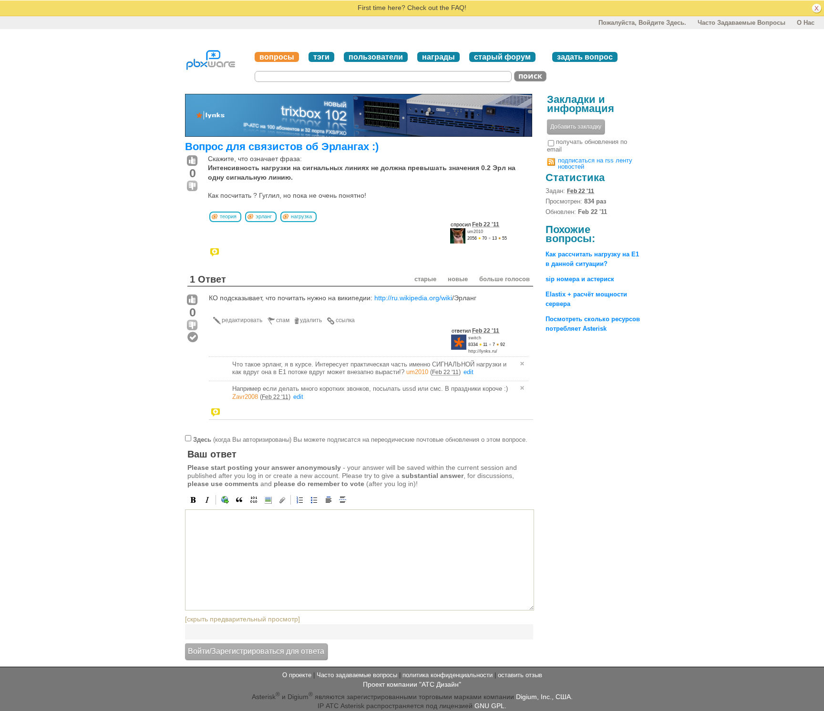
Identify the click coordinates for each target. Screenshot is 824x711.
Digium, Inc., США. (544, 697)
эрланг (264, 216)
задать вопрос (585, 57)
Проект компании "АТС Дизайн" (412, 684)
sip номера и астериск (580, 279)
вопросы (276, 57)
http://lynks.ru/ (482, 351)
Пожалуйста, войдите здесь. (642, 22)
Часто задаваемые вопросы (741, 22)
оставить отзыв (520, 675)
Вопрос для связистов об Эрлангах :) (282, 146)
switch (474, 337)
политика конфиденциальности (447, 675)
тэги (321, 57)
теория (228, 216)
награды (438, 57)
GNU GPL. (490, 706)
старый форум (502, 57)
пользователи (376, 57)
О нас (805, 22)
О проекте (296, 675)
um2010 (475, 231)
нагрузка (301, 216)
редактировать (242, 320)
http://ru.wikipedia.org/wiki (413, 298)
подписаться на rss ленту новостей (595, 163)
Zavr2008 (245, 396)
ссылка (345, 320)
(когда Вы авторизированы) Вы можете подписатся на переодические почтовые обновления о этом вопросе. (360, 439)
